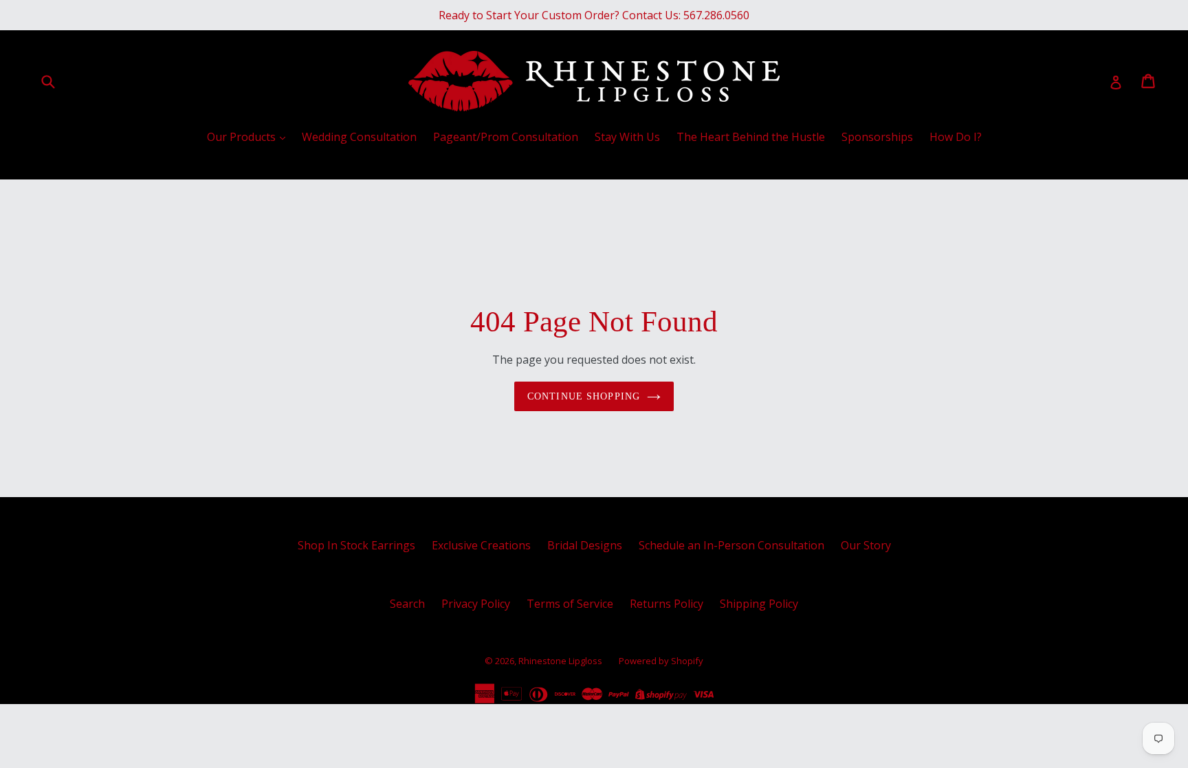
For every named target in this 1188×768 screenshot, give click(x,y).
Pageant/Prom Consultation (505, 136)
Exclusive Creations (481, 545)
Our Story (866, 545)
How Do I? (956, 136)
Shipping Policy (759, 603)
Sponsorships (877, 136)
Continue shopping (583, 396)
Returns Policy (666, 603)
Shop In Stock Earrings (356, 545)
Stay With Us (627, 136)
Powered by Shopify (661, 661)
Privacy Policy (475, 603)
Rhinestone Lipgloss (560, 661)
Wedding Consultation (359, 136)
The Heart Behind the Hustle (750, 136)
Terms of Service (570, 603)
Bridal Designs (584, 545)
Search (407, 603)
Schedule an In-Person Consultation (731, 545)
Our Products (242, 136)
